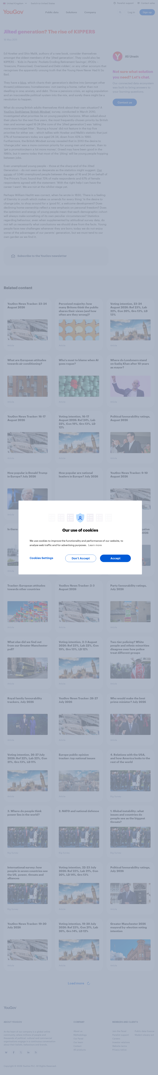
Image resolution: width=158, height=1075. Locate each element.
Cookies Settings (41, 558)
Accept (115, 558)
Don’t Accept (81, 558)
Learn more (95, 545)
